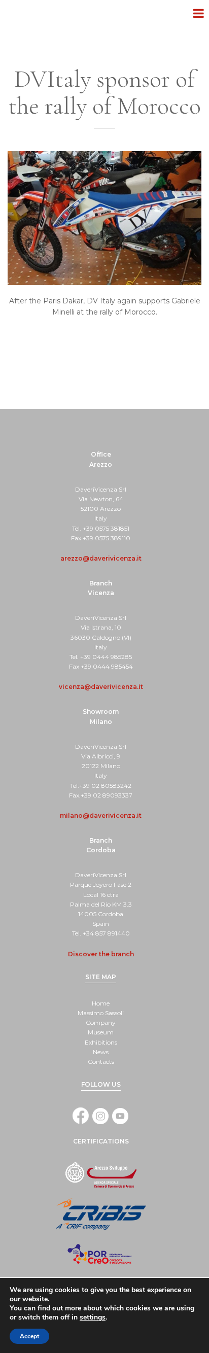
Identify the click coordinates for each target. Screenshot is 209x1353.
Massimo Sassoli (101, 1013)
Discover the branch (101, 954)
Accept (29, 1336)
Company (101, 1022)
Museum (101, 1032)
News (101, 1052)
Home (101, 1003)
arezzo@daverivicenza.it (101, 558)
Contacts (101, 1061)
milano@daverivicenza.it (101, 815)
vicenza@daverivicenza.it (101, 686)
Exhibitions (101, 1042)
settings (93, 1317)
